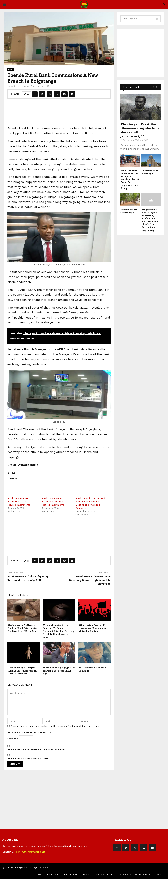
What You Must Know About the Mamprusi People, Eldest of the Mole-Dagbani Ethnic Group (129, 179)
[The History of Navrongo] (151, 160)
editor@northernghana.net (30, 851)
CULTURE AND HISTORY (66, 874)
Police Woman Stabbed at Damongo (92, 669)
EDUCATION (98, 874)
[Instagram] (134, 847)
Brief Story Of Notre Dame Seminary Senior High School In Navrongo (90, 580)
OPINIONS (85, 874)
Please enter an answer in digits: (29, 733)
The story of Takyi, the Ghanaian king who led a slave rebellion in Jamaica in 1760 (139, 130)
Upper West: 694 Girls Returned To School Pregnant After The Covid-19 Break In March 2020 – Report (58, 631)
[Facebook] (117, 847)
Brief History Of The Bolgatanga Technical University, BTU (28, 578)
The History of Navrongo (149, 172)
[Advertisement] (67, 113)
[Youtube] (152, 847)
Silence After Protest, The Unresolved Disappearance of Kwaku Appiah (93, 628)
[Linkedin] (143, 847)
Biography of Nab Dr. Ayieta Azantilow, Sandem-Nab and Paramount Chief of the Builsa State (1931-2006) (150, 220)
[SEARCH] (157, 18)
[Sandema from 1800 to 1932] (130, 199)
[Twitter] (125, 847)
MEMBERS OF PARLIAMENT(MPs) (135, 874)
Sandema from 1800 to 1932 (128, 211)
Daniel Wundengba (19, 86)
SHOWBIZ (158, 874)
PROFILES (111, 874)
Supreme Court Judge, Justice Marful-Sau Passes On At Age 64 (59, 670)
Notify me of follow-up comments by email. (36, 749)
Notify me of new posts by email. (29, 758)
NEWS (10, 69)
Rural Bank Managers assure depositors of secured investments (19, 501)
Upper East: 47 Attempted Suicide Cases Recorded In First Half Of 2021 (22, 670)
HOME (39, 874)
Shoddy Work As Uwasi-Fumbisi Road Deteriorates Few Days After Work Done (22, 628)
